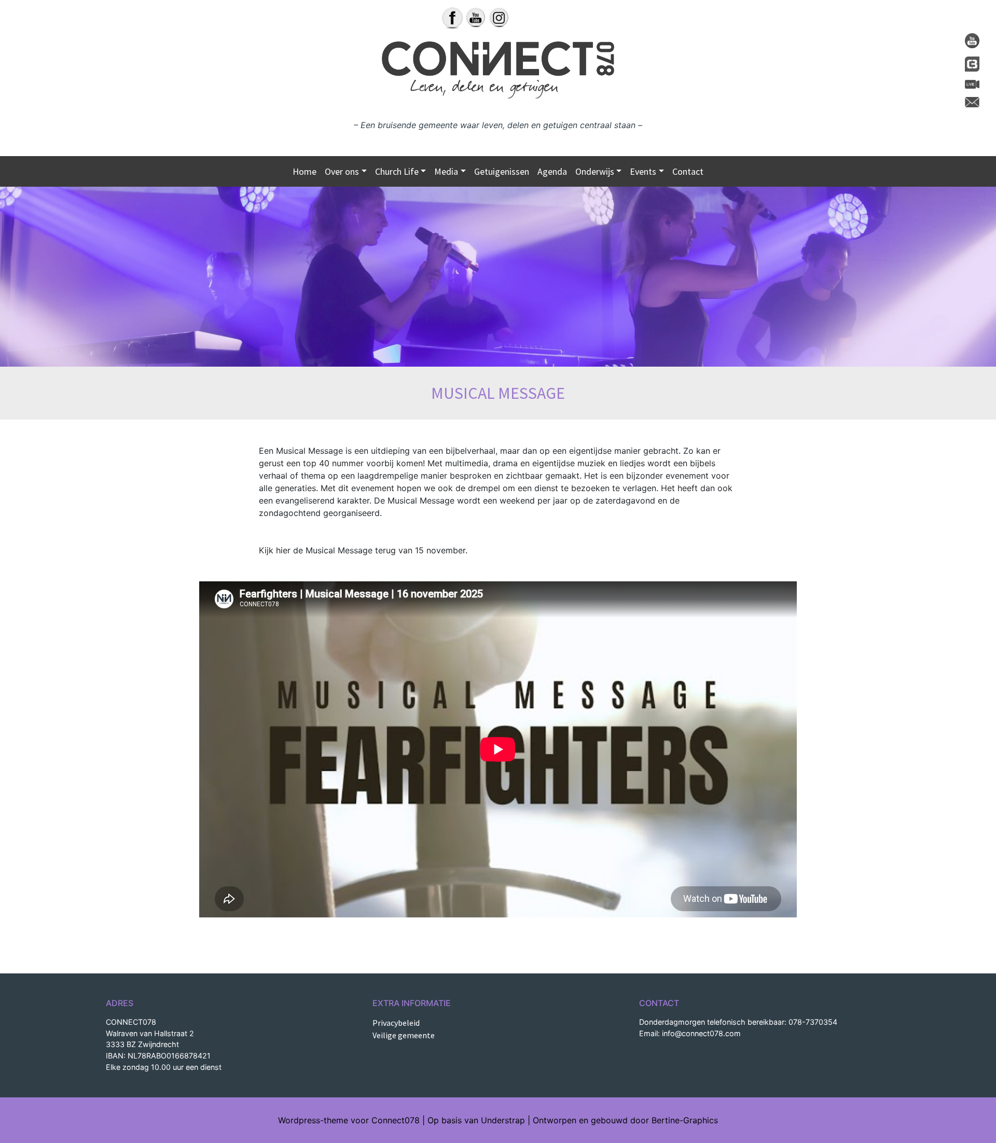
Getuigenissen (501, 171)
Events (643, 171)
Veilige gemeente (403, 1035)
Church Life (397, 171)
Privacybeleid (396, 1022)
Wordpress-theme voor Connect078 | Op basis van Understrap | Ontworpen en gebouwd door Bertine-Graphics (498, 1120)
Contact (687, 171)
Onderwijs (594, 171)
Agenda (552, 171)
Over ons (342, 171)
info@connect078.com (701, 1033)
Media (446, 171)
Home (304, 171)
